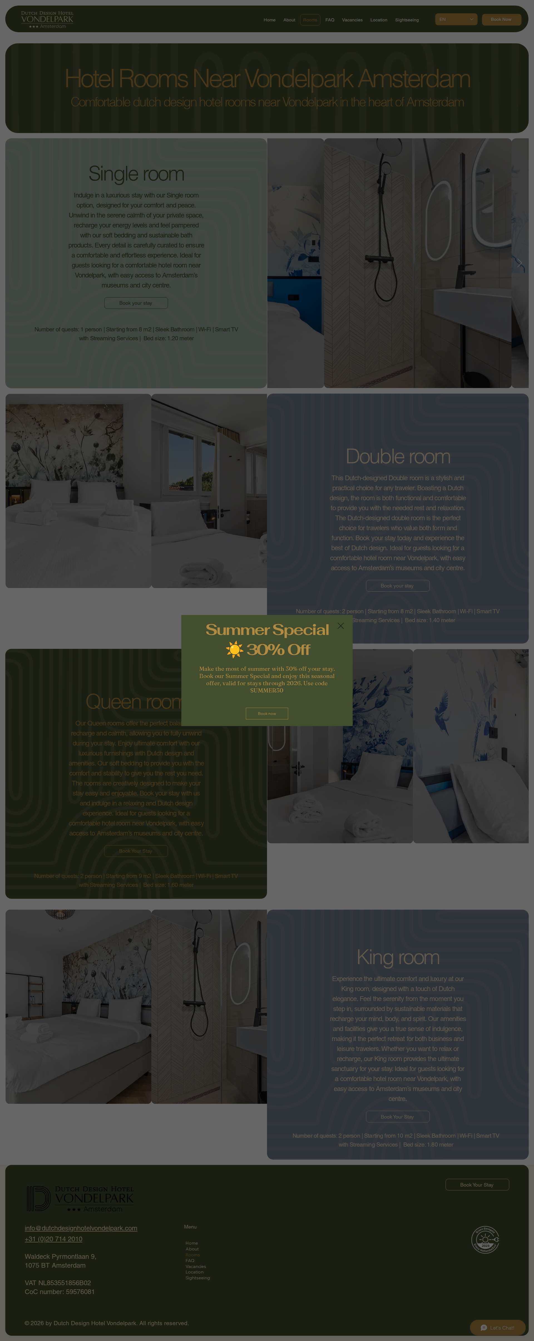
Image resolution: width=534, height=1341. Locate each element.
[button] (341, 626)
